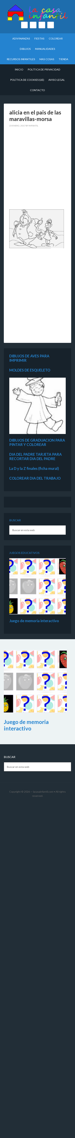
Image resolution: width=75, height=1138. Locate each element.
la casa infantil (37, 13)
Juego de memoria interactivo (34, 621)
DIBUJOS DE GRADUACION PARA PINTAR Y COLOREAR (37, 442)
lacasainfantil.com (43, 791)
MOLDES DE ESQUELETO (29, 370)
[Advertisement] (37, 170)
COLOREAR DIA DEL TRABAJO (35, 478)
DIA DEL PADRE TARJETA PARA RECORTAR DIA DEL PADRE (35, 456)
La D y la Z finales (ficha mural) (34, 468)
